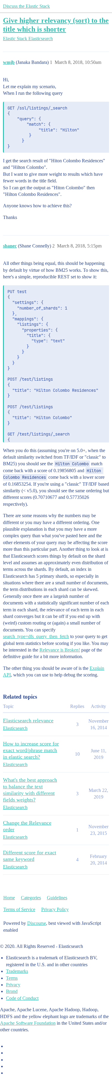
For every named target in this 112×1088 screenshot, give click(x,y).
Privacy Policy (55, 909)
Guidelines (57, 897)
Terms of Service (19, 909)
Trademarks (17, 971)
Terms (12, 978)
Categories (31, 897)
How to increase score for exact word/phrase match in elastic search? (31, 750)
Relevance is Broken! (59, 649)
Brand (12, 991)
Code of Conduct (22, 998)
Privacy (13, 984)
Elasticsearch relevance (28, 721)
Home (9, 897)
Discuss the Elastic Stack (26, 6)
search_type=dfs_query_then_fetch (36, 636)
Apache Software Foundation (28, 1023)
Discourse (36, 923)
